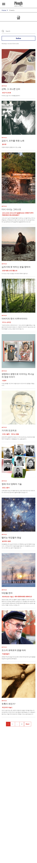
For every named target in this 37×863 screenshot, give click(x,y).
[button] (4, 4)
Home (4, 10)
